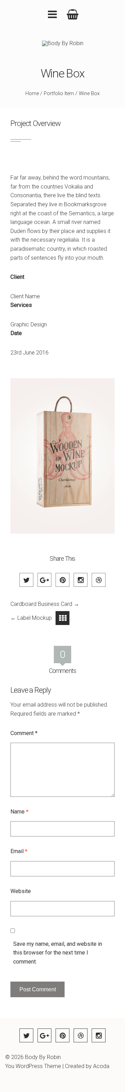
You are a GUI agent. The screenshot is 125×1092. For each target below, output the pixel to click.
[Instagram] (81, 580)
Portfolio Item (59, 94)
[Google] (44, 580)
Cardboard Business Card (41, 604)
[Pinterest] (62, 580)
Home (32, 94)
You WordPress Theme (33, 1066)
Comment (24, 733)
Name (19, 811)
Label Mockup (34, 618)
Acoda (101, 1066)
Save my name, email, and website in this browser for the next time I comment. (57, 953)
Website (20, 891)
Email (18, 851)
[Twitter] (26, 580)
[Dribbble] (99, 580)
